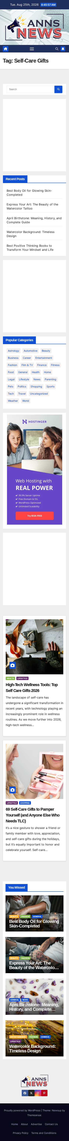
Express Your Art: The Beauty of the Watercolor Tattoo (32, 967)
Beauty (46, 350)
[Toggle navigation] (32, 48)
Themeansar (34, 1115)
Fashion (12, 365)
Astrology (13, 350)
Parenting (50, 379)
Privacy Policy (20, 1132)
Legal (11, 379)
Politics (22, 386)
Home (47, 372)
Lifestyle (24, 379)
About (24, 1124)
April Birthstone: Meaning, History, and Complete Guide (34, 1009)
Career (27, 357)
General (22, 372)
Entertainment (43, 357)
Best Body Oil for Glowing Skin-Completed (34, 923)
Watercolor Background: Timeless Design (32, 1048)
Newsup (56, 1110)
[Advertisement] (34, 135)
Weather (13, 400)
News (36, 379)
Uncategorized (39, 393)
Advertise (36, 1124)
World (25, 400)
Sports (50, 386)
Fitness (55, 365)
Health (36, 372)
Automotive (30, 350)
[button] (56, 49)
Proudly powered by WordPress (22, 1110)
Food (11, 372)
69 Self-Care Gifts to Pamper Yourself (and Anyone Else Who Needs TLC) (32, 815)
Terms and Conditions (43, 1132)
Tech (11, 393)
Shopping (36, 386)
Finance (42, 365)
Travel (22, 393)
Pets (10, 386)
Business (13, 357)
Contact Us (51, 1124)
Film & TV (27, 365)
